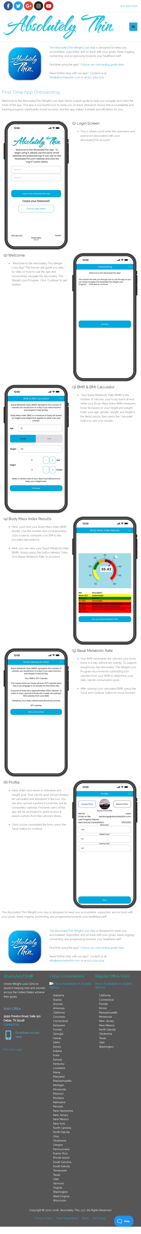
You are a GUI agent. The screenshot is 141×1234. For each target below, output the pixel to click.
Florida (57, 1029)
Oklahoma (59, 1140)
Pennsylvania (61, 1149)
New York (59, 1123)
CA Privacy (99, 1218)
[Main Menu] (133, 27)
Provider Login (13, 1049)
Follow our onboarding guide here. (102, 64)
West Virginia (61, 1196)
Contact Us (11, 1024)
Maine (56, 1072)
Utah (56, 1179)
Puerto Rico (60, 1153)
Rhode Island (61, 1157)
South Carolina (62, 1162)
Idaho (56, 1042)
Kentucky (58, 1063)
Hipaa (85, 1218)
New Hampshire (63, 1110)
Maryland (58, 1076)
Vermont (58, 1183)
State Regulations (67, 1218)
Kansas (57, 1059)
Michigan (58, 1085)
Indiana (57, 1050)
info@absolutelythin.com (64, 77)
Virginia (57, 1187)
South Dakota (61, 1166)
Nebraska (59, 1102)
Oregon (58, 1144)
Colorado (59, 1016)
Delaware (59, 1025)
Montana (58, 1097)
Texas (56, 1174)
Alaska (57, 999)
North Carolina (62, 1127)
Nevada (58, 1106)
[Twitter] (18, 5)
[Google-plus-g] (28, 5)
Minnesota (59, 1089)
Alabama (58, 995)
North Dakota (61, 1132)
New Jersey (60, 1115)
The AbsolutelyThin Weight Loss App (72, 47)
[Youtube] (48, 5)
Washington (60, 1191)
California (59, 1012)
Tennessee (60, 1170)
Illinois (57, 1046)
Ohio (56, 1136)
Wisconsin (59, 1200)
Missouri (58, 1093)
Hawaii (57, 1038)
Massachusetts (62, 1080)
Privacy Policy (44, 1218)
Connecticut (60, 1020)
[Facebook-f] (8, 5)
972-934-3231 (128, 5)
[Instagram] (38, 5)
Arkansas (59, 1008)
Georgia (58, 1033)
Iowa (56, 1055)
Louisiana (59, 1067)
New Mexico (61, 1119)
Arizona (58, 1003)
